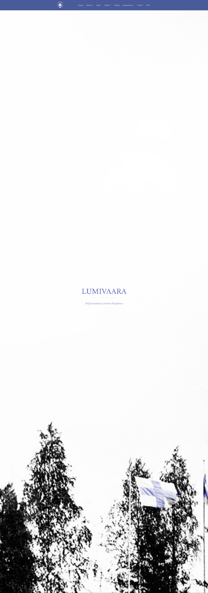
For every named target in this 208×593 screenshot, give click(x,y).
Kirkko (107, 5)
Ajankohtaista (128, 5)
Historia (89, 5)
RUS (148, 5)
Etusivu (81, 5)
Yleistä (139, 5)
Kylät (98, 5)
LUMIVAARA (104, 291)
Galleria (117, 5)
